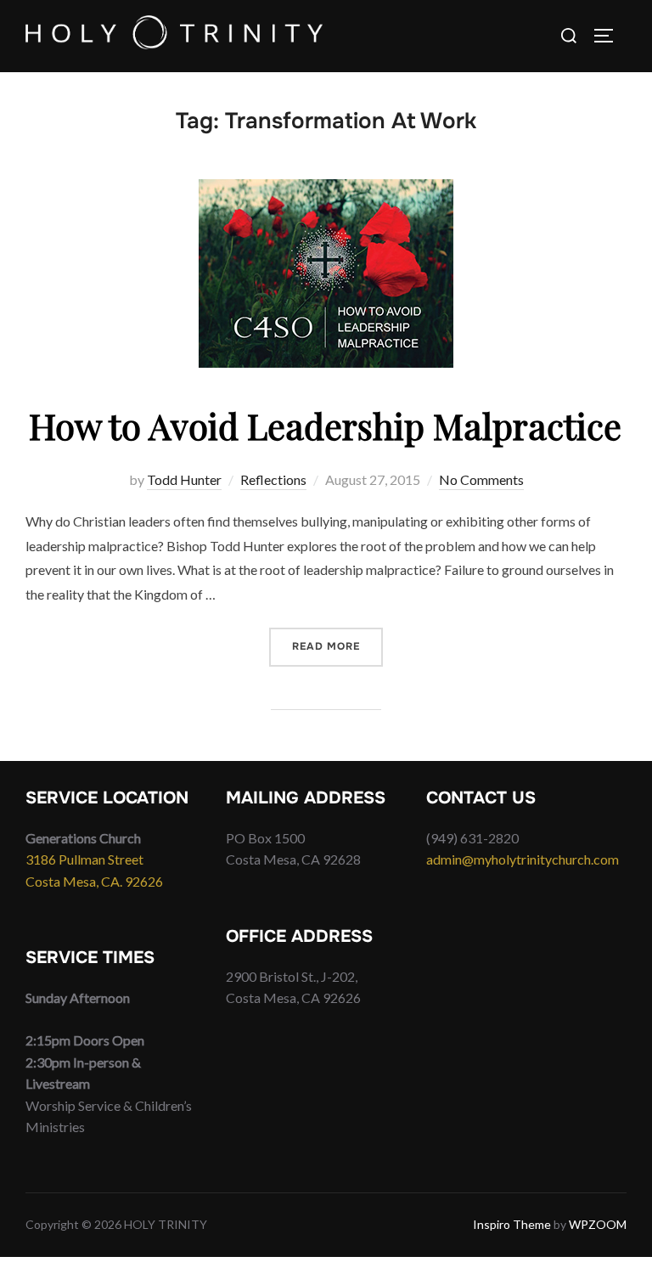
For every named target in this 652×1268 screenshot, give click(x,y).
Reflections (273, 479)
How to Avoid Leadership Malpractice (325, 425)
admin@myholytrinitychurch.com (522, 859)
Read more (337, 646)
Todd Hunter (184, 479)
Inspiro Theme (512, 1224)
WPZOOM (598, 1224)
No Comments (481, 479)
